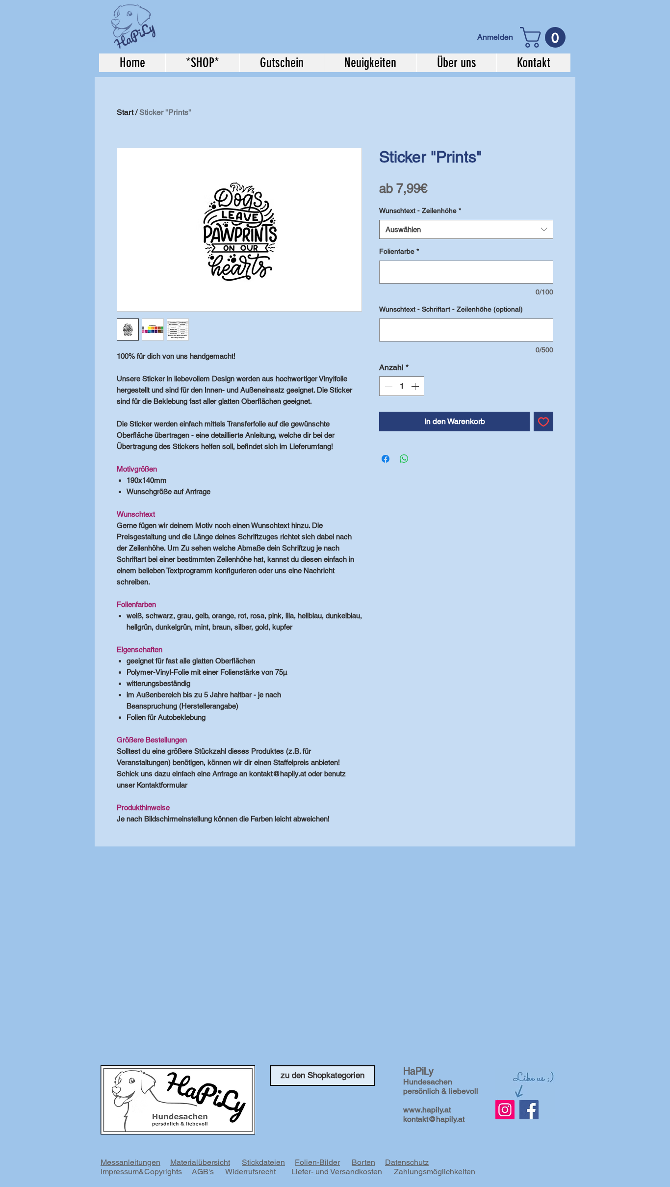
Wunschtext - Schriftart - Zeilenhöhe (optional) (451, 309)
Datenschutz (407, 1162)
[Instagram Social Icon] (505, 1109)
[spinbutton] (401, 386)
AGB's (203, 1171)
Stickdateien (263, 1162)
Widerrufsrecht (250, 1171)
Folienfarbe (399, 251)
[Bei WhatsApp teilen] (404, 459)
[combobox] (466, 229)
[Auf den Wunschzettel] (543, 421)
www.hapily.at (427, 1109)
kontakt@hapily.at (433, 1119)
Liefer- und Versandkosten (336, 1171)
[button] (545, 37)
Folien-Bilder (317, 1162)
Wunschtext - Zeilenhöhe (420, 210)
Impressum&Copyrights (141, 1171)
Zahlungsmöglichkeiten (434, 1171)
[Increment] (416, 386)
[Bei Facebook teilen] (385, 459)
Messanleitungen (130, 1162)
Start (125, 112)
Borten (363, 1162)
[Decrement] (387, 386)
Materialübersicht (200, 1162)
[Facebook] (529, 1109)
